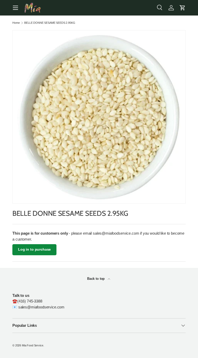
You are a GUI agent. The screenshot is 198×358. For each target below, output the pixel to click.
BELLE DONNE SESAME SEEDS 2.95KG (49, 22)
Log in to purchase (34, 249)
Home (16, 22)
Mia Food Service (32, 345)
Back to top (96, 279)
